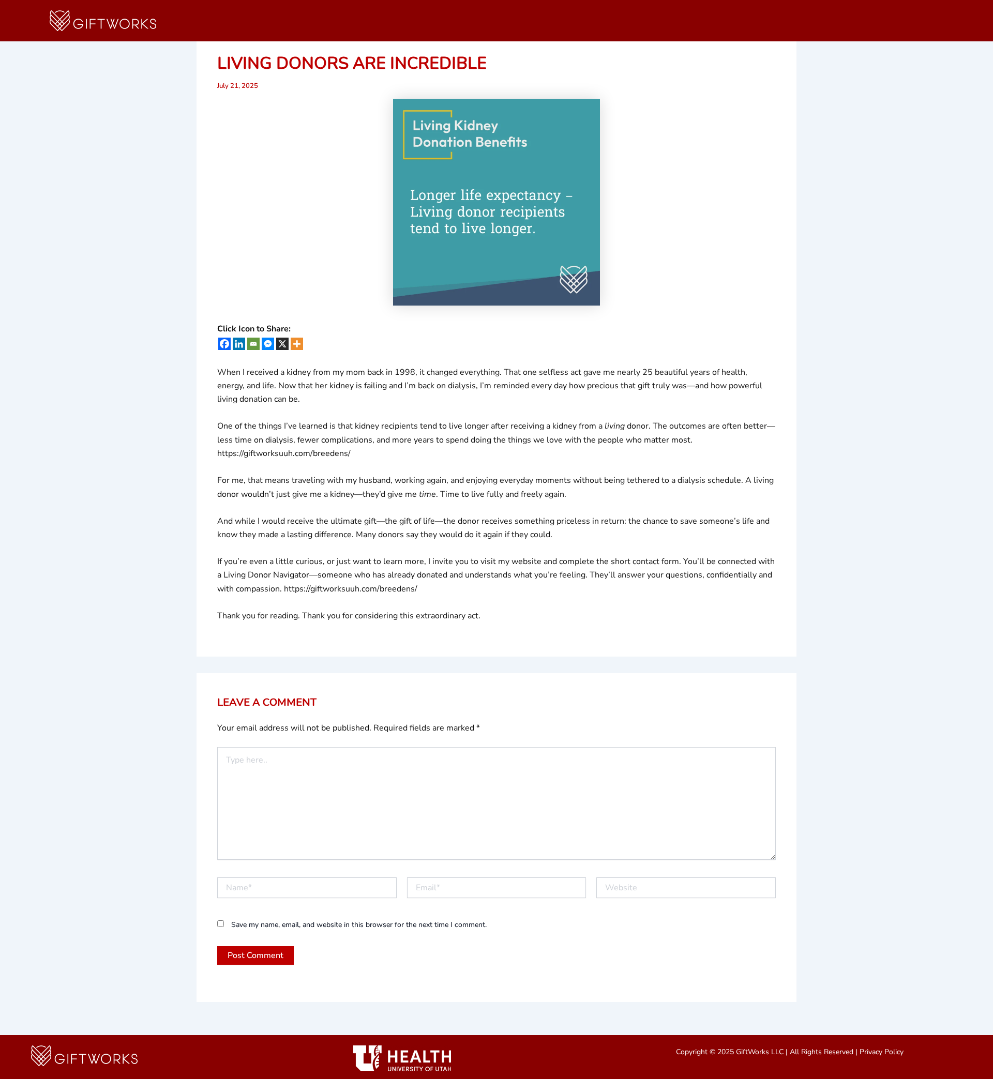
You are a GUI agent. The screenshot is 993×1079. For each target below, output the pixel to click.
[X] (282, 344)
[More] (297, 344)
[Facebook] (224, 344)
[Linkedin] (239, 344)
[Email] (253, 344)
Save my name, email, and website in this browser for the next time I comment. (359, 925)
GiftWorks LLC (760, 1052)
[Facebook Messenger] (268, 344)
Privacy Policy (882, 1052)
